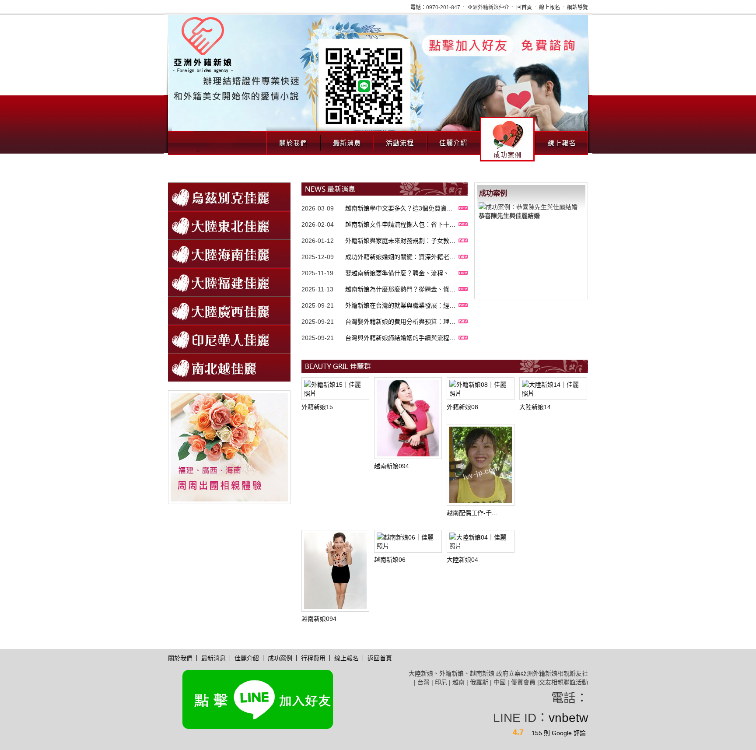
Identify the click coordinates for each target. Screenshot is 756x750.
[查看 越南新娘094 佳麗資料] (408, 418)
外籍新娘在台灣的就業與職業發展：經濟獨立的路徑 (400, 296)
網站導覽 (577, 7)
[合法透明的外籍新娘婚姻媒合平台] (202, 44)
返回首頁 (380, 658)
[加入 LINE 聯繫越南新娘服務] (378, 83)
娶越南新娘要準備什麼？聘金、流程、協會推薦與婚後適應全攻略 (400, 263)
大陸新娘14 (535, 406)
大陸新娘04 (462, 559)
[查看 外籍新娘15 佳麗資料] (335, 388)
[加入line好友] (257, 698)
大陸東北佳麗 (229, 225)
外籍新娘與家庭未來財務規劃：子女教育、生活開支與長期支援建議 (397, 231)
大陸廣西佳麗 (229, 310)
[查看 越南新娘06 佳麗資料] (408, 541)
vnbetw (568, 718)
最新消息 (346, 140)
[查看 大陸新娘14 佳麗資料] (553, 388)
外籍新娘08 (462, 406)
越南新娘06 (390, 559)
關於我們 (293, 140)
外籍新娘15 (317, 406)
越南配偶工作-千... (472, 512)
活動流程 (400, 140)
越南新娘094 (391, 466)
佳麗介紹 (453, 140)
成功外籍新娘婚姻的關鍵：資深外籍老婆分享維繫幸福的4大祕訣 (400, 247)
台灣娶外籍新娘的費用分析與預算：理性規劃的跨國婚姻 (400, 312)
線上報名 (549, 7)
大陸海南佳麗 (229, 253)
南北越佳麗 (229, 367)
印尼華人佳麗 (229, 339)
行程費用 (313, 658)
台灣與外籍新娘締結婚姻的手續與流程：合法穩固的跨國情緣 (400, 328)
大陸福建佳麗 (229, 282)
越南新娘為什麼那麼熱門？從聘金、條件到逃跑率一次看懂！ (400, 280)
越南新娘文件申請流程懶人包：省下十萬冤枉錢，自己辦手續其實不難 (400, 215)
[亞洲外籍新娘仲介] (183, 446)
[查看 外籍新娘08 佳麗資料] (480, 388)
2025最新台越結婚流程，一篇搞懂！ (395, 343)
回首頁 (524, 7)
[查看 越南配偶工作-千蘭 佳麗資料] (480, 465)
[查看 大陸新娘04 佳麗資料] (480, 541)
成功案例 (507, 139)
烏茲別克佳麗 (229, 196)
